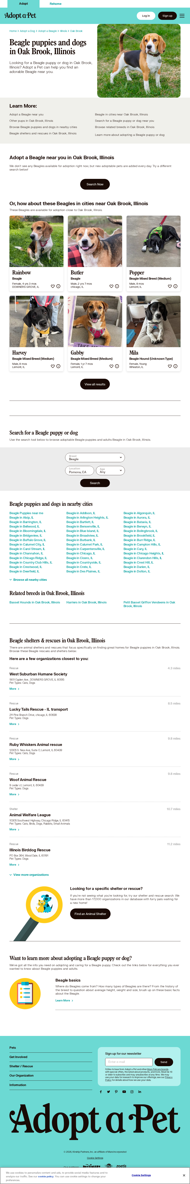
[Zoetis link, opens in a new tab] (121, 1166)
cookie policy (46, 1176)
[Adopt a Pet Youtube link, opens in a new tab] (125, 1092)
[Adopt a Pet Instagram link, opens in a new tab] (133, 1092)
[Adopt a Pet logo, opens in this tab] (95, 1125)
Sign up (167, 15)
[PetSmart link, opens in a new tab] (92, 1166)
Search (95, 483)
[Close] (184, 1175)
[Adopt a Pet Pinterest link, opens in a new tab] (117, 1092)
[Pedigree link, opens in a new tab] (108, 1166)
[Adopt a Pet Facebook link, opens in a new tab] (102, 1092)
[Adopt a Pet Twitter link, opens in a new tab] (109, 1092)
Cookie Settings (95, 1158)
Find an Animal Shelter (90, 914)
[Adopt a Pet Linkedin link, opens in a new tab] (140, 1092)
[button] (52, 286)
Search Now (95, 184)
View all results (95, 384)
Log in (146, 15)
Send (163, 1062)
